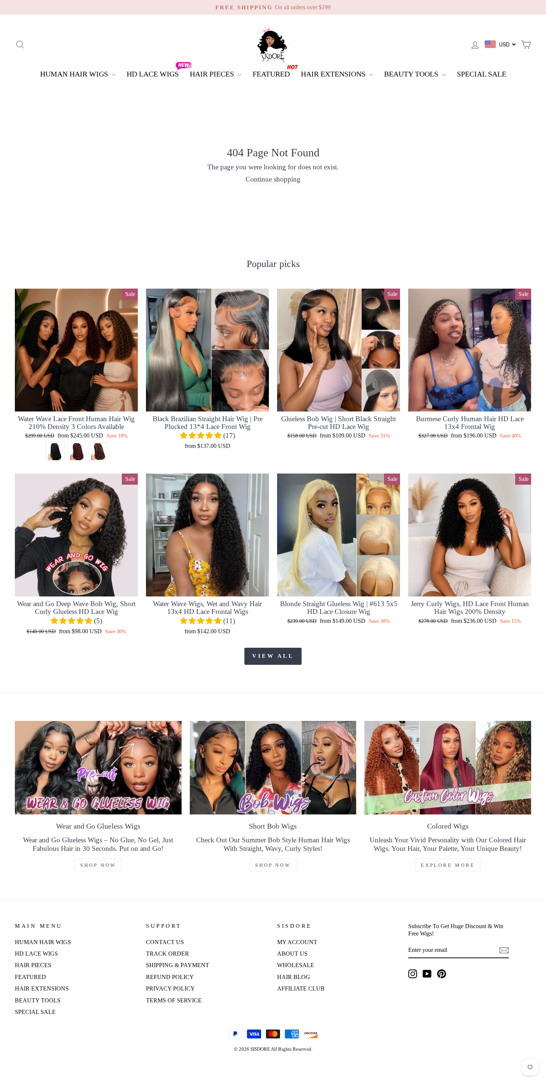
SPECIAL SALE (481, 74)
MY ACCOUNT (297, 942)
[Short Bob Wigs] (273, 767)
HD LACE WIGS (153, 74)
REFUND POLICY (170, 977)
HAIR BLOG (293, 977)
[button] (201, 435)
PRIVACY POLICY (170, 988)
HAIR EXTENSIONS (334, 74)
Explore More (448, 865)
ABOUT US (292, 953)
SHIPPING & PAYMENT (177, 965)
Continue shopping (273, 179)
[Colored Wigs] (447, 767)
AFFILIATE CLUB (301, 988)
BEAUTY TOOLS (412, 74)
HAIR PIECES (213, 74)
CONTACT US (165, 942)
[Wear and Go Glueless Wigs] (98, 767)
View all (273, 656)
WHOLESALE (295, 965)
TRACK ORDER (167, 953)
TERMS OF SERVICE (174, 1000)
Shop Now (98, 865)
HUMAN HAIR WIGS (75, 74)
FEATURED (271, 74)
